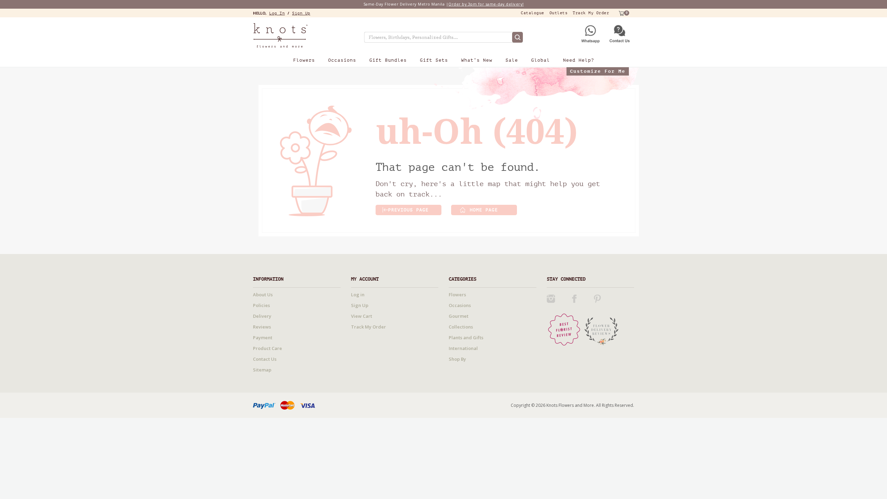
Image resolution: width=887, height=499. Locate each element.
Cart (620, 13)
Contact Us (264, 359)
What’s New (476, 60)
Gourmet (458, 316)
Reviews (262, 327)
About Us (263, 294)
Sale (512, 60)
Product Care (267, 348)
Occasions (342, 60)
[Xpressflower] (297, 36)
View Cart (361, 316)
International (463, 348)
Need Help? (578, 60)
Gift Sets (434, 60)
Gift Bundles (388, 60)
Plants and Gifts (466, 337)
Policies (261, 305)
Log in (277, 13)
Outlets (559, 13)
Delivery (262, 316)
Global (540, 60)
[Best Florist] (564, 329)
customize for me (597, 71)
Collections (461, 327)
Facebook (574, 299)
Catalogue (532, 13)
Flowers (304, 60)
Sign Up (301, 13)
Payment (262, 337)
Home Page (484, 209)
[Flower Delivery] (601, 329)
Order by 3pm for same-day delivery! (486, 4)
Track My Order (591, 13)
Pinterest (597, 299)
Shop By (457, 359)
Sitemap (262, 370)
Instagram (551, 299)
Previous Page (408, 209)
